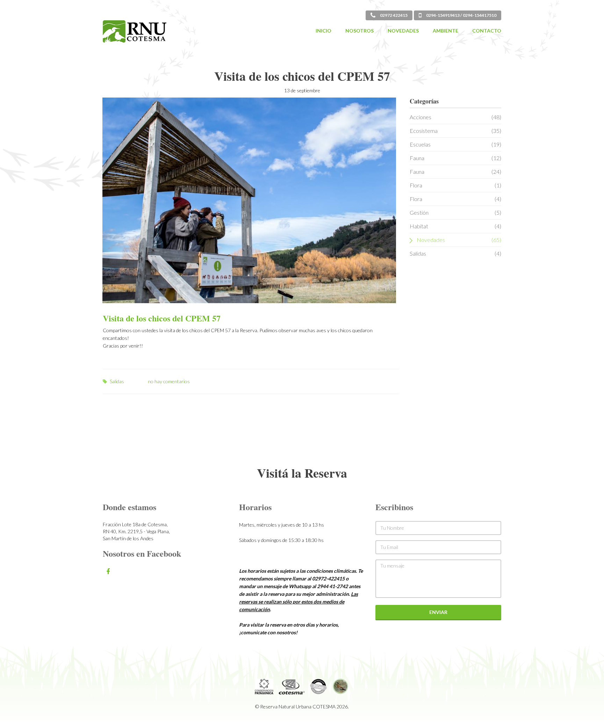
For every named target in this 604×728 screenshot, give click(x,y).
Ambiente (445, 31)
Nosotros (359, 31)
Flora (456, 185)
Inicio (323, 31)
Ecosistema (456, 130)
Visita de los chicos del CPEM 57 (162, 318)
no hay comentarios (169, 381)
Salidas (117, 381)
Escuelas (456, 144)
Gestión (456, 212)
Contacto (486, 31)
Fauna (456, 158)
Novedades (403, 31)
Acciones (456, 117)
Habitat (456, 226)
